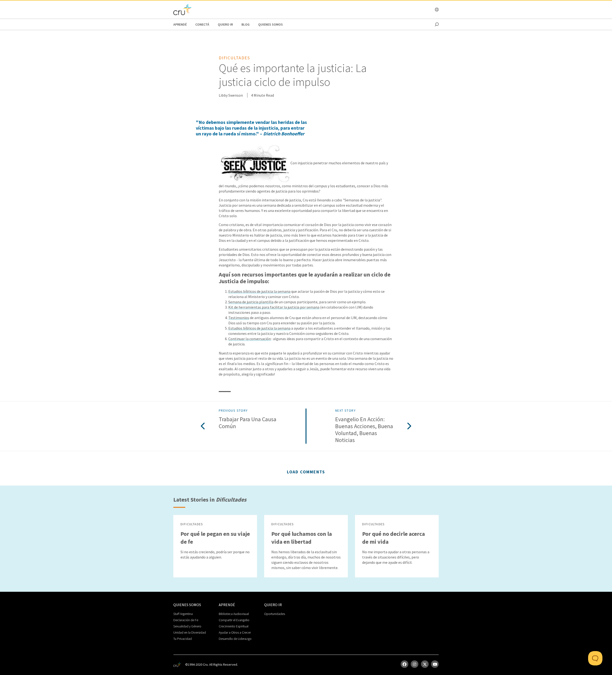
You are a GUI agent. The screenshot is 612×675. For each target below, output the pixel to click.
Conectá (202, 24)
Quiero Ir (225, 24)
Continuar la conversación (249, 338)
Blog (245, 24)
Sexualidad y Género (187, 626)
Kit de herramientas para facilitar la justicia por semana (273, 307)
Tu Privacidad (182, 638)
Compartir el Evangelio (234, 620)
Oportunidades (274, 614)
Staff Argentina (183, 614)
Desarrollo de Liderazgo (235, 638)
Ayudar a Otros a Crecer (235, 632)
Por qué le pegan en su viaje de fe (215, 537)
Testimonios (238, 317)
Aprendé (180, 24)
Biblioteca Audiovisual (234, 614)
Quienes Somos (270, 24)
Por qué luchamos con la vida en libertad (301, 537)
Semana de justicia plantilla (250, 301)
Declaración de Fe (185, 620)
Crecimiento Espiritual (233, 626)
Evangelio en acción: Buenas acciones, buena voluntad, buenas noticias (364, 429)
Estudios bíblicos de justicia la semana (259, 291)
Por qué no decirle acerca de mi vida (393, 537)
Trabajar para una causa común (247, 423)
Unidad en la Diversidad (189, 632)
